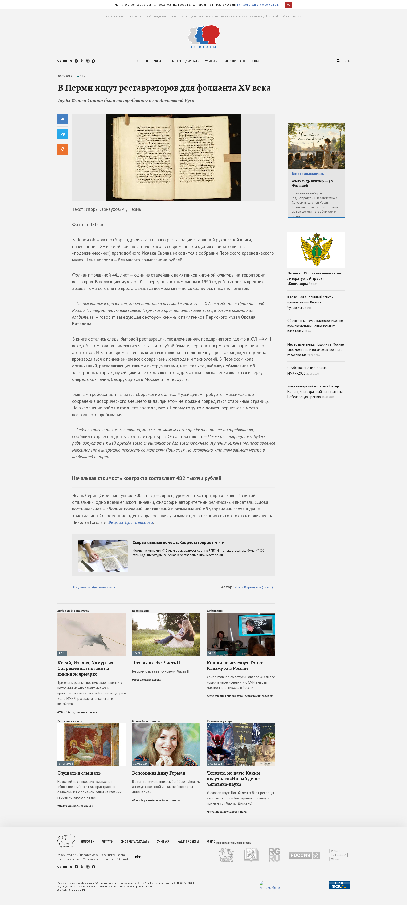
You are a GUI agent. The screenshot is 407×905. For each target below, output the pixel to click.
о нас (255, 61)
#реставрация (103, 587)
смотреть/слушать (185, 61)
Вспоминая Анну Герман (158, 773)
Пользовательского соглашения (259, 4)
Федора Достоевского (130, 522)
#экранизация (216, 812)
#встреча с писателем (258, 696)
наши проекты (234, 61)
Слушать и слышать (79, 773)
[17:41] (91, 615)
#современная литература (225, 696)
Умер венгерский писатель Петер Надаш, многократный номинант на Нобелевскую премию (315, 391)
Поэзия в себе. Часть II (156, 662)
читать (159, 61)
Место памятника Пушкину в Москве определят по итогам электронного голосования (315, 349)
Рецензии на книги (69, 721)
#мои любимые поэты (165, 800)
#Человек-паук (236, 812)
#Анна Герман (141, 800)
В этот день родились (308, 173)
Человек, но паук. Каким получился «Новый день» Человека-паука (233, 778)
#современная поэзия (82, 712)
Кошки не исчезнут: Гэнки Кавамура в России (235, 665)
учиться (211, 61)
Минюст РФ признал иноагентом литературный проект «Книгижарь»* (314, 278)
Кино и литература (219, 721)
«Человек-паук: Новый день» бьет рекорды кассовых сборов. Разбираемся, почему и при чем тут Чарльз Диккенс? (240, 798)
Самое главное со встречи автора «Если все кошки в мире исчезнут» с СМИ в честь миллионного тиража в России (241, 682)
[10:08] (166, 615)
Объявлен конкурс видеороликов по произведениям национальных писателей (315, 325)
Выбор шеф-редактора (73, 611)
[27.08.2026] (91, 725)
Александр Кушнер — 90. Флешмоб (313, 183)
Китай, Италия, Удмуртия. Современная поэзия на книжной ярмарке (85, 668)
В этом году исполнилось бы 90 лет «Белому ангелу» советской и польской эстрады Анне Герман (166, 786)
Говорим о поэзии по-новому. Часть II (160, 671)
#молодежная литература (75, 805)
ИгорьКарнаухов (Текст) (254, 587)
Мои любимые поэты (146, 721)
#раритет (81, 587)
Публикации (140, 611)
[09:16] (241, 615)
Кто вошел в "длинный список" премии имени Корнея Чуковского (310, 302)
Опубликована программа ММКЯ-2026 (307, 370)
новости (141, 61)
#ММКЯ (62, 712)
